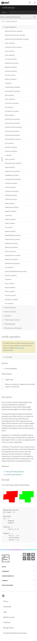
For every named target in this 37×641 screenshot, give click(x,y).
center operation (10, 43)
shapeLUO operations (11, 259)
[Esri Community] (24, 558)
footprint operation (11, 79)
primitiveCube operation (12, 123)
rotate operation (10, 203)
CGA (3, 12)
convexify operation (11, 59)
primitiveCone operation (12, 119)
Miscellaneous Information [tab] (13, 328)
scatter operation (10, 223)
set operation (9, 227)
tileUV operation (10, 291)
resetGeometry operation (12, 171)
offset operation (10, 115)
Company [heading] (5, 580)
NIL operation (9, 107)
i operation (8, 83)
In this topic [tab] (8, 357)
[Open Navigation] (34, 2)
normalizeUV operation (12, 111)
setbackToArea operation (12, 239)
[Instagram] (28, 558)
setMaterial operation (11, 243)
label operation (9, 95)
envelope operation (11, 71)
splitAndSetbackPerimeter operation (16, 271)
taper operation (9, 283)
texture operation (10, 287)
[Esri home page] (5, 2)
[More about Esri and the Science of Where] (5, 559)
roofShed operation (11, 199)
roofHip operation (10, 187)
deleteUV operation (11, 67)
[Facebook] (24, 554)
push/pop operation (11, 151)
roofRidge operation (11, 195)
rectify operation (10, 159)
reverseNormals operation (13, 179)
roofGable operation (11, 183)
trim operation (9, 303)
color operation (9, 51)
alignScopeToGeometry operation (15, 35)
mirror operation (10, 99)
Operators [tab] (8, 316)
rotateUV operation (11, 211)
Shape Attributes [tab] (10, 307)
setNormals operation (11, 247)
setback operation (10, 231)
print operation (9, 143)
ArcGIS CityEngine (8, 8)
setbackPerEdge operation (13, 235)
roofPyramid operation (12, 191)
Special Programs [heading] (7, 585)
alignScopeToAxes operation (14, 31)
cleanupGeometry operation (13, 47)
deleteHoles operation (12, 63)
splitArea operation (11, 275)
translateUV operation (11, 299)
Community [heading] (5, 571)
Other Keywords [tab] (10, 324)
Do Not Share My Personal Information (15, 633)
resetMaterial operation (12, 175)
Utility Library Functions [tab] (12, 320)
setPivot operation (10, 251)
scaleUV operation (10, 219)
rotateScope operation (12, 207)
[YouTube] (33, 558)
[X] (28, 554)
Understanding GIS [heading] (8, 576)
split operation (9, 267)
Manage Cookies (8, 628)
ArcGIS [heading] (4, 566)
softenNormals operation (12, 263)
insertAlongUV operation (12, 91)
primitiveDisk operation (12, 131)
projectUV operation (11, 147)
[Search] (30, 2)
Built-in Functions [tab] (10, 312)
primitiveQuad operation (12, 135)
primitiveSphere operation (13, 139)
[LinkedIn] (33, 554)
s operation (8, 215)
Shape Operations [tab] (11, 27)
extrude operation (10, 75)
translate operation (10, 295)
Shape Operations (11, 21)
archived (31, 343)
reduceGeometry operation (13, 163)
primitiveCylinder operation (13, 127)
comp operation (10, 55)
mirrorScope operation (12, 103)
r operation (8, 155)
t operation (8, 279)
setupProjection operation (13, 255)
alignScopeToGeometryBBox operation (17, 39)
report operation (10, 167)
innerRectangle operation (12, 87)
